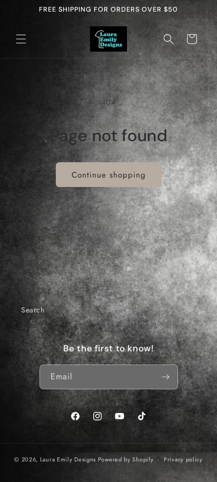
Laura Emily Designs (68, 459)
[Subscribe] (165, 377)
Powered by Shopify (126, 459)
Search (33, 309)
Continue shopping (109, 175)
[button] (21, 39)
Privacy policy (183, 459)
